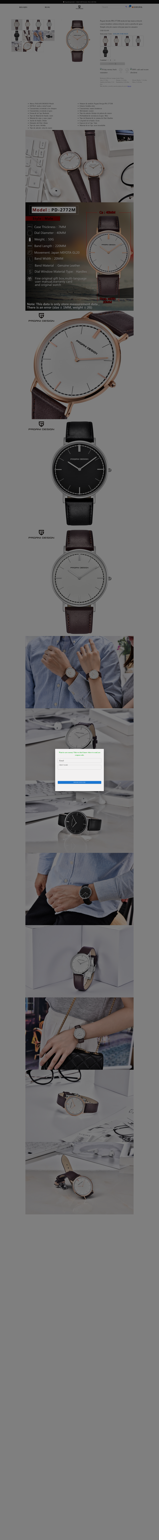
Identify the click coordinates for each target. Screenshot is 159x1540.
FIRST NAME (63, 765)
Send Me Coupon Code (79, 782)
